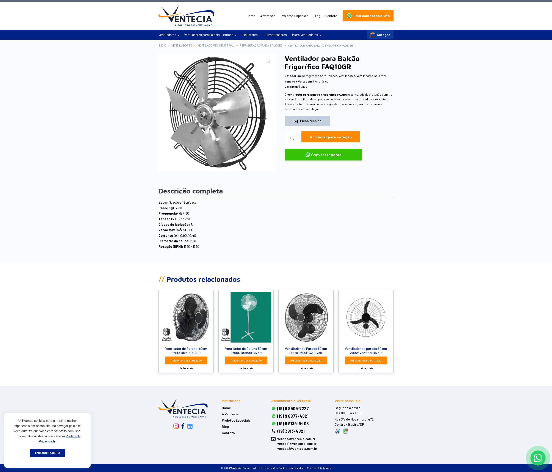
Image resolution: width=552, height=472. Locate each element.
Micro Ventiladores (305, 35)
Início (162, 45)
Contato (331, 16)
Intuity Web (324, 467)
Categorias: (293, 76)
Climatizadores (276, 35)
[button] (368, 15)
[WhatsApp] (538, 458)
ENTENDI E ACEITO (47, 453)
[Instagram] (176, 426)
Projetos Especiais (295, 16)
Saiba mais (186, 368)
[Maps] (346, 431)
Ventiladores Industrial (216, 45)
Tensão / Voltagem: (299, 81)
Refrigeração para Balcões (261, 45)
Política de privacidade (292, 467)
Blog (317, 16)
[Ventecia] (183, 408)
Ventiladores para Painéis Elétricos (208, 35)
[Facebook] (183, 426)
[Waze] (338, 431)
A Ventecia (268, 16)
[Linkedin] (190, 426)
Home (250, 16)
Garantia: (291, 86)
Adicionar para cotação (331, 137)
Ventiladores (167, 35)
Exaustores (249, 35)
